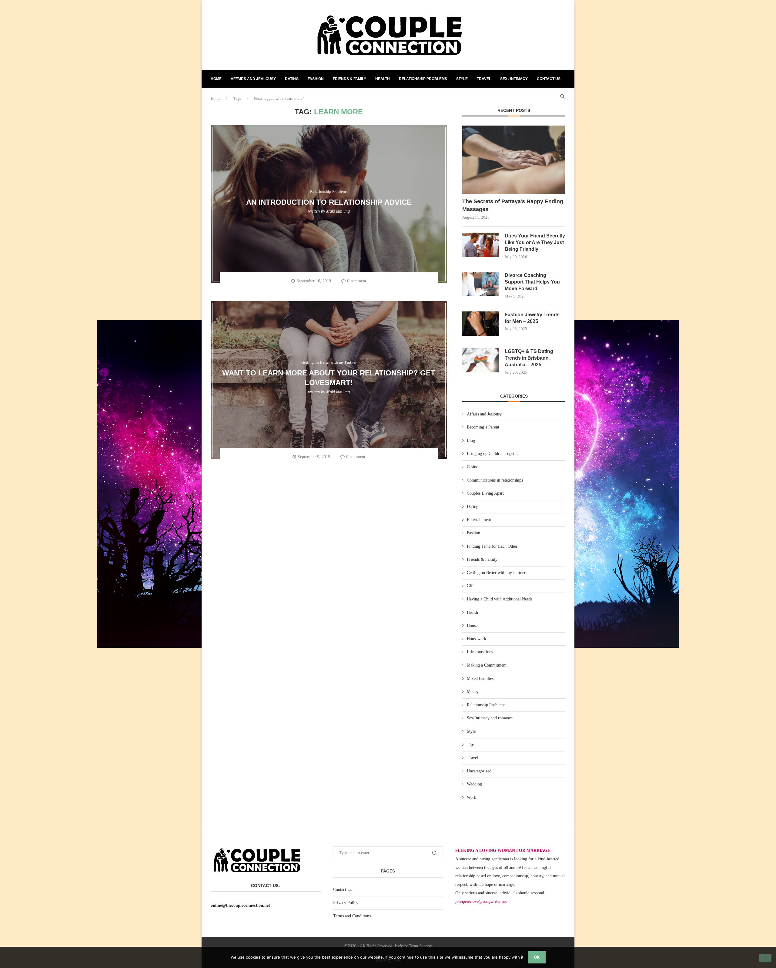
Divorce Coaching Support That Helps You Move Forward (532, 282)
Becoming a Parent (483, 427)
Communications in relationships (495, 480)
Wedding (474, 784)
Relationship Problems (423, 79)
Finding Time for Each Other (492, 546)
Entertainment (479, 519)
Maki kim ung (338, 211)
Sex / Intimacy (514, 79)
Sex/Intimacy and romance (490, 718)
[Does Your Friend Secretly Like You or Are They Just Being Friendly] (480, 245)
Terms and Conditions (352, 916)
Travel (484, 79)
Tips (470, 744)
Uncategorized (479, 771)
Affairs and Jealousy (253, 79)
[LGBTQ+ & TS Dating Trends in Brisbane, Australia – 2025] (480, 360)
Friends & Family (349, 79)
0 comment (356, 281)
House (472, 625)
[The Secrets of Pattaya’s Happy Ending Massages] (513, 160)
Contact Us (342, 889)
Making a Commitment (487, 665)
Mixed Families (480, 678)
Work (471, 797)
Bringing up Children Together (493, 453)
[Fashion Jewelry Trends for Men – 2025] (480, 323)
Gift (470, 585)
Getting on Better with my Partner (496, 572)
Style (462, 79)
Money (473, 691)
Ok (537, 957)
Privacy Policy (345, 902)
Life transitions (480, 652)
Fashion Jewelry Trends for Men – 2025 (532, 318)
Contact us (548, 79)
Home (216, 79)
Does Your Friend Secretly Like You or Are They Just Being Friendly (535, 242)
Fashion (316, 79)
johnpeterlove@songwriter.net (481, 901)
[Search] (562, 96)
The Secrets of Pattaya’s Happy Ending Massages (512, 205)
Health (382, 79)
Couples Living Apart (485, 493)
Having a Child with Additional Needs (499, 599)
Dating (292, 79)
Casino (472, 467)
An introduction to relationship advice (329, 202)
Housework (476, 639)
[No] (765, 958)
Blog (471, 440)
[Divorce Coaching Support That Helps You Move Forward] (480, 284)
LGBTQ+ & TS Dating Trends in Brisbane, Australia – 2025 (529, 358)
